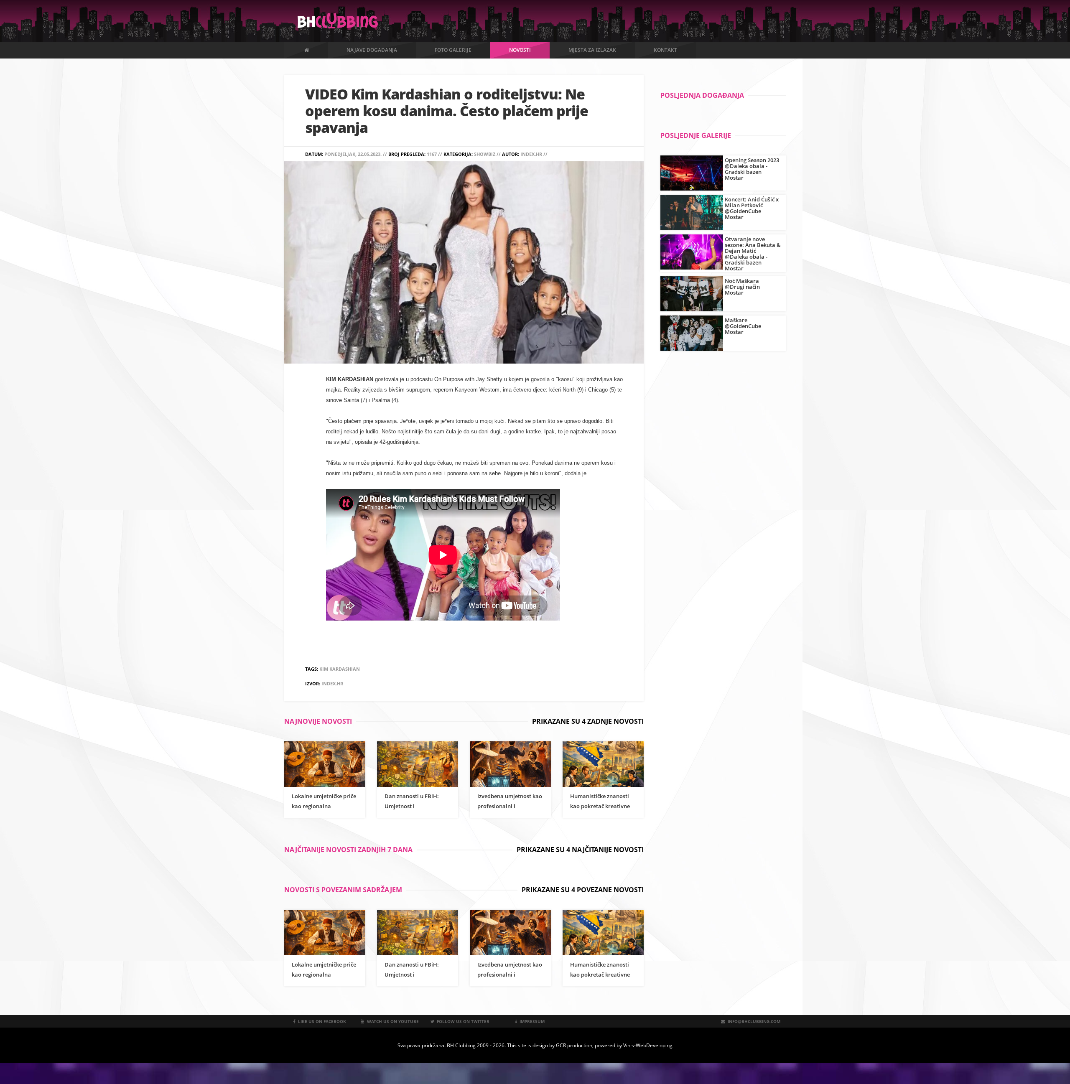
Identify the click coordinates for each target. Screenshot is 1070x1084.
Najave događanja (371, 49)
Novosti (520, 49)
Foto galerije (453, 49)
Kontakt (665, 49)
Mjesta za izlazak (592, 49)
